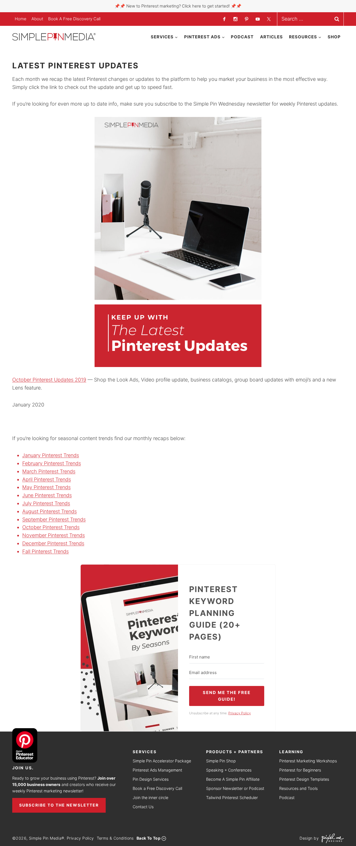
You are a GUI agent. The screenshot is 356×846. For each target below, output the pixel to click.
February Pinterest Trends (51, 463)
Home (20, 18)
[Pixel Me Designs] (331, 838)
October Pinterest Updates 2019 (49, 380)
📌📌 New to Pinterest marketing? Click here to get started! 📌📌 (178, 6)
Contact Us (143, 806)
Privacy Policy (80, 838)
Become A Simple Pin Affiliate (232, 779)
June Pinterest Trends (47, 495)
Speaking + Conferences (228, 770)
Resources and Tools (298, 788)
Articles (271, 36)
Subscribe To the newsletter (59, 805)
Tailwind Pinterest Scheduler (232, 797)
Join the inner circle (150, 797)
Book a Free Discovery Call (157, 788)
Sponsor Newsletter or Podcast (235, 788)
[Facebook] (224, 19)
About (37, 18)
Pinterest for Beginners (300, 770)
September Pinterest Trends (54, 519)
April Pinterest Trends (46, 479)
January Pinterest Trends (50, 455)
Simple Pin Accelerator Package (162, 760)
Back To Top (148, 838)
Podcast (242, 36)
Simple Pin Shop (221, 760)
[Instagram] (235, 19)
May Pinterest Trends (46, 487)
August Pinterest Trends (49, 511)
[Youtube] (257, 19)
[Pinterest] (246, 19)
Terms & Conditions (115, 838)
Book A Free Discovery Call (74, 18)
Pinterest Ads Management (157, 770)
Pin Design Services (151, 779)
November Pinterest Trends (53, 535)
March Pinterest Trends (48, 471)
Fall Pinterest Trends (45, 551)
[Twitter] (268, 19)
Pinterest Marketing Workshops (308, 760)
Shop (334, 36)
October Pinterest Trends (51, 527)
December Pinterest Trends (53, 543)
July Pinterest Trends (46, 503)
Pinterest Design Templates (304, 779)
